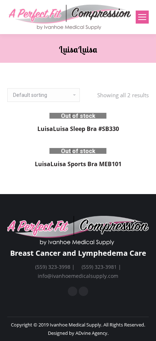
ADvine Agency (91, 333)
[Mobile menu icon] (142, 17)
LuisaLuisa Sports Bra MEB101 (78, 164)
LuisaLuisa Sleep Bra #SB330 (78, 129)
